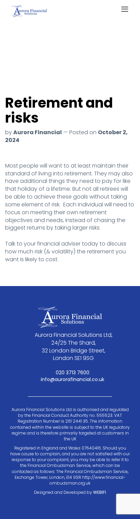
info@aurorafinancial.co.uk (71, 379)
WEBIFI (99, 492)
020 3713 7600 (71, 372)
